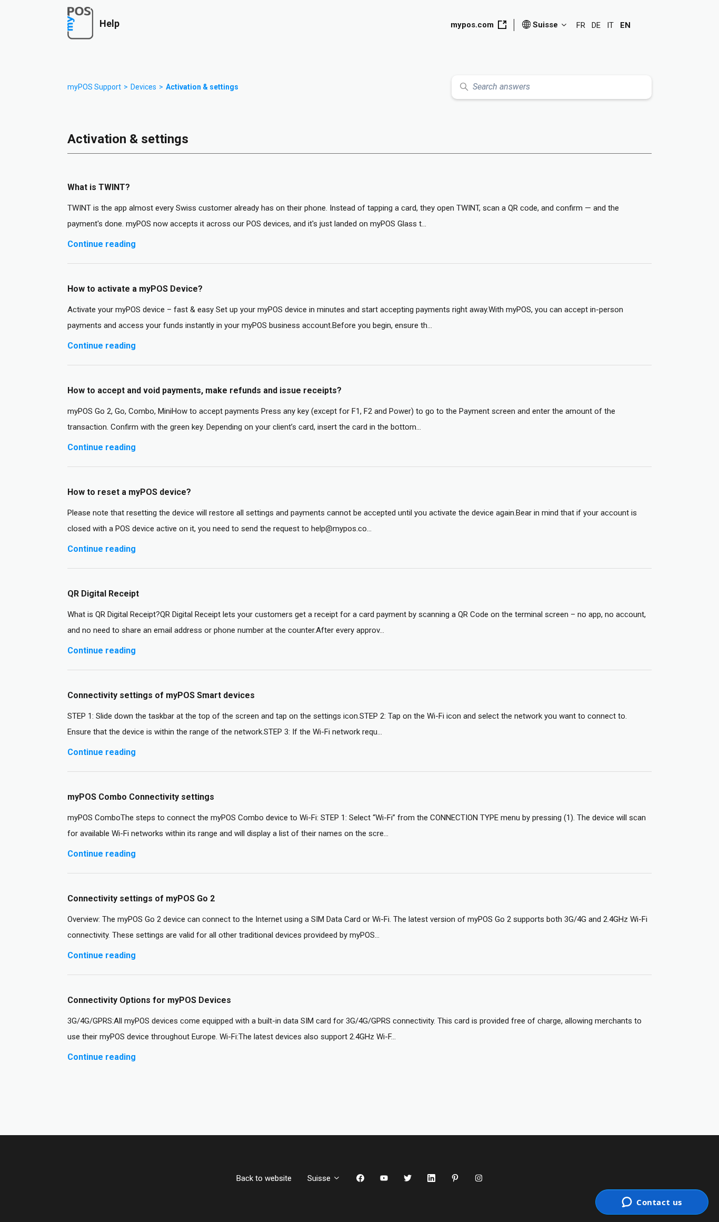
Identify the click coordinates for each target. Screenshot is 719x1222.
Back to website (264, 1178)
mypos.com (472, 24)
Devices (143, 87)
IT (610, 25)
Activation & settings (202, 87)
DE (596, 25)
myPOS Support (94, 87)
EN (625, 25)
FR (580, 25)
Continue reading (101, 244)
